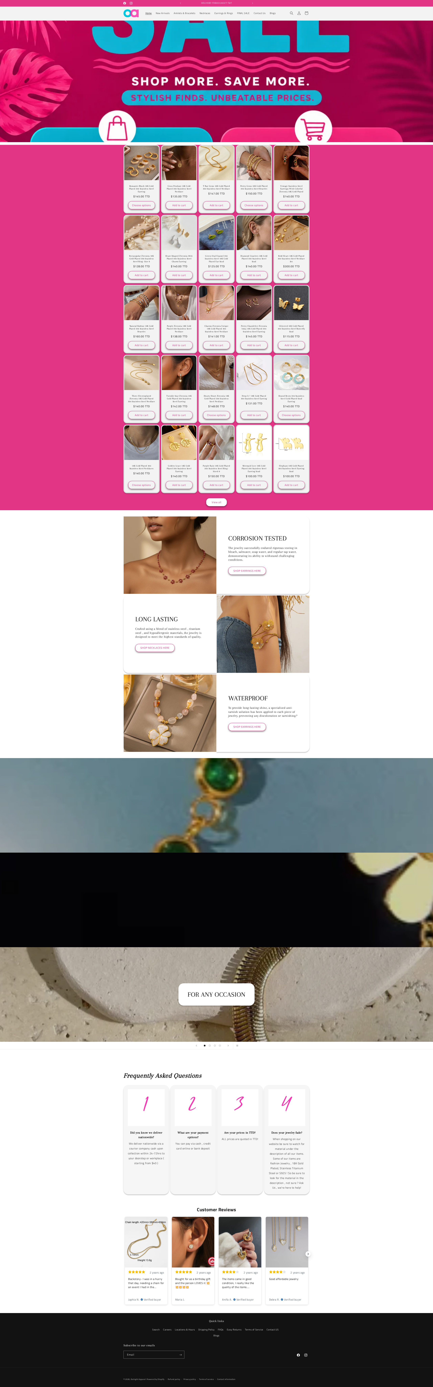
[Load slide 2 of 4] (209, 1045)
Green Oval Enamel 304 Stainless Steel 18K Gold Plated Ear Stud (216, 259)
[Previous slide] (196, 1045)
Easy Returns (234, 1329)
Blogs (216, 1335)
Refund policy (174, 1379)
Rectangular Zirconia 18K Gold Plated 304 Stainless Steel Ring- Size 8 (141, 259)
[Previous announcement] (180, 3)
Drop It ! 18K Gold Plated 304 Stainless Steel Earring (254, 397)
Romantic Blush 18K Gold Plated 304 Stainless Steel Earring (141, 189)
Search (156, 1329)
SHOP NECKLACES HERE (154, 648)
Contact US (273, 1329)
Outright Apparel (138, 1379)
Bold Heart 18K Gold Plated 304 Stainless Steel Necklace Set (291, 259)
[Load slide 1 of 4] (204, 1045)
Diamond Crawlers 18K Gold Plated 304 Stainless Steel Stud (254, 259)
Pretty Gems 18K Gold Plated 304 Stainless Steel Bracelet (254, 187)
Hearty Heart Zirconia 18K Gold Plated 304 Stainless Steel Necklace (216, 399)
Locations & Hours (185, 1329)
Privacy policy (190, 1379)
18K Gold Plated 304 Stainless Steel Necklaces (142, 467)
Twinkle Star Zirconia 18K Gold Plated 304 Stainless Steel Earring (179, 399)
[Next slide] (228, 1045)
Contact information (226, 1379)
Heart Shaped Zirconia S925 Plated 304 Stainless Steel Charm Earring (179, 259)
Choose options (141, 205)
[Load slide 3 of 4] (214, 1045)
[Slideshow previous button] (125, 1254)
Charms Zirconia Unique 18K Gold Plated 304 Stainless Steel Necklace (216, 329)
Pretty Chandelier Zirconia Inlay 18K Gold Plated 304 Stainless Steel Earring (254, 329)
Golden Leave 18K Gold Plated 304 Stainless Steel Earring (179, 469)
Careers (167, 1329)
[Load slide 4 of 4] (219, 1045)
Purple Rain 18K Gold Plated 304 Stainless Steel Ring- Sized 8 (216, 469)
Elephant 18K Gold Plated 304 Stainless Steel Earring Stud (291, 469)
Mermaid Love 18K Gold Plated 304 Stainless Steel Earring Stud (254, 469)
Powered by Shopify (156, 1379)
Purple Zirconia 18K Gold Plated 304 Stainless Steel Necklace (179, 329)
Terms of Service (254, 1329)
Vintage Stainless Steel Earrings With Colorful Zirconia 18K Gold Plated (291, 189)
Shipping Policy (206, 1329)
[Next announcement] (252, 3)
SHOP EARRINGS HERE (247, 571)
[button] (291, 13)
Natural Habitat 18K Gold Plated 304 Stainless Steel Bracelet (141, 329)
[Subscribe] (180, 1355)
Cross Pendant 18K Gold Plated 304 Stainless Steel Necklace (179, 189)
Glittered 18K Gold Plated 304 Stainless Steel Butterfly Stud (291, 329)
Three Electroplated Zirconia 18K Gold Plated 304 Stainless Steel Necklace (141, 399)
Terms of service (206, 1379)
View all (216, 502)
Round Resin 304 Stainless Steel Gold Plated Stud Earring (291, 399)
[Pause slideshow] (236, 1045)
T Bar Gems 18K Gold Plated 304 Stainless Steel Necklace (216, 187)
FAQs (220, 1329)
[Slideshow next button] (308, 1254)
